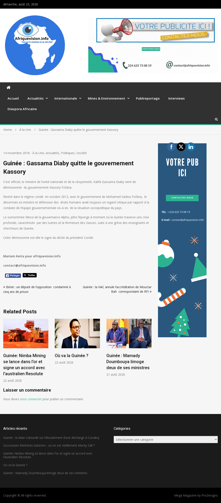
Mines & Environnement (106, 98)
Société (81, 153)
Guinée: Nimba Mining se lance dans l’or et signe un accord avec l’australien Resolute (48, 455)
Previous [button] (6, 353)
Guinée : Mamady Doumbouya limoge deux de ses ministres (128, 361)
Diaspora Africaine (22, 109)
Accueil (13, 98)
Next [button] (148, 353)
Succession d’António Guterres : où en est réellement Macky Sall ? (49, 445)
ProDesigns (210, 495)
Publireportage (148, 98)
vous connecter (31, 399)
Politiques (68, 153)
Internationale (65, 98)
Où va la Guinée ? (71, 355)
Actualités (35, 98)
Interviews (176, 98)
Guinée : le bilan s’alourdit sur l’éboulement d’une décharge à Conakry (51, 438)
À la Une (38, 153)
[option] (26, 351)
